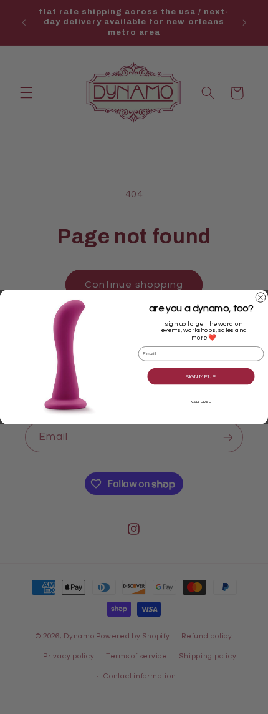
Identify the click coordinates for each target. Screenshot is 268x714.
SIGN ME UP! (201, 376)
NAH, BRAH (201, 401)
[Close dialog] (260, 297)
